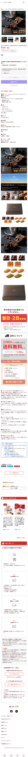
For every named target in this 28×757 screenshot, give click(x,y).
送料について (4, 725)
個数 (2, 55)
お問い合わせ (15, 472)
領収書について (4, 722)
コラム (2, 737)
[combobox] (14, 2)
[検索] (23, 2)
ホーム (2, 9)
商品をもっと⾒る (21, 537)
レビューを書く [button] (14, 488)
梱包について (4, 728)
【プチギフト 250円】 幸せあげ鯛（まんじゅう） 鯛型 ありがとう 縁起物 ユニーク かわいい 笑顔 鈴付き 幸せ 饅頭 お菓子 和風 (20, 521)
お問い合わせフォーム (16, 684)
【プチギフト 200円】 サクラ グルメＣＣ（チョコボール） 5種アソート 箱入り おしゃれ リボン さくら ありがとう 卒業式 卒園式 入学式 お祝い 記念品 (8, 522)
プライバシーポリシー (6, 740)
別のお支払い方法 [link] (14, 85)
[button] (1, 39)
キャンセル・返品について (7, 716)
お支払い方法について (6, 719)
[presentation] (2, 514)
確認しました (6, 73)
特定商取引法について (6, 743)
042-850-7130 (15, 674)
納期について (4, 731)
